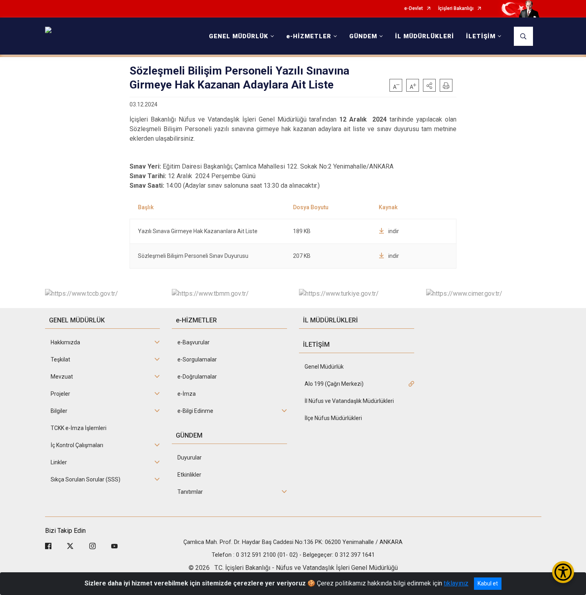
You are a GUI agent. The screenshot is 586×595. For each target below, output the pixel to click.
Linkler (59, 462)
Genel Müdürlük (324, 366)
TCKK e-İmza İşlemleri (78, 428)
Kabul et (488, 583)
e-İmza (186, 394)
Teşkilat (60, 359)
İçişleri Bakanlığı (456, 8)
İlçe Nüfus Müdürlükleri (333, 418)
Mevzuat (62, 376)
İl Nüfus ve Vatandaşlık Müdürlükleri (349, 401)
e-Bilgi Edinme (195, 411)
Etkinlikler (189, 474)
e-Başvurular (193, 342)
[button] (429, 85)
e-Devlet (413, 8)
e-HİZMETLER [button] (308, 36)
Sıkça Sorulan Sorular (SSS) (85, 479)
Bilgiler (59, 411)
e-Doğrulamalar (197, 376)
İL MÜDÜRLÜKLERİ (424, 36)
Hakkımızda (65, 342)
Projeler (60, 394)
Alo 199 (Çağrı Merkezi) (334, 384)
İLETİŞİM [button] (481, 36)
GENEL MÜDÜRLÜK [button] (238, 36)
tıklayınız (456, 583)
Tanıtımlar (190, 492)
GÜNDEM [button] (363, 36)
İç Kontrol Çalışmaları (77, 445)
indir (393, 231)
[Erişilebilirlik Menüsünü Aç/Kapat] (563, 572)
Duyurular (189, 457)
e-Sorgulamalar (197, 359)
